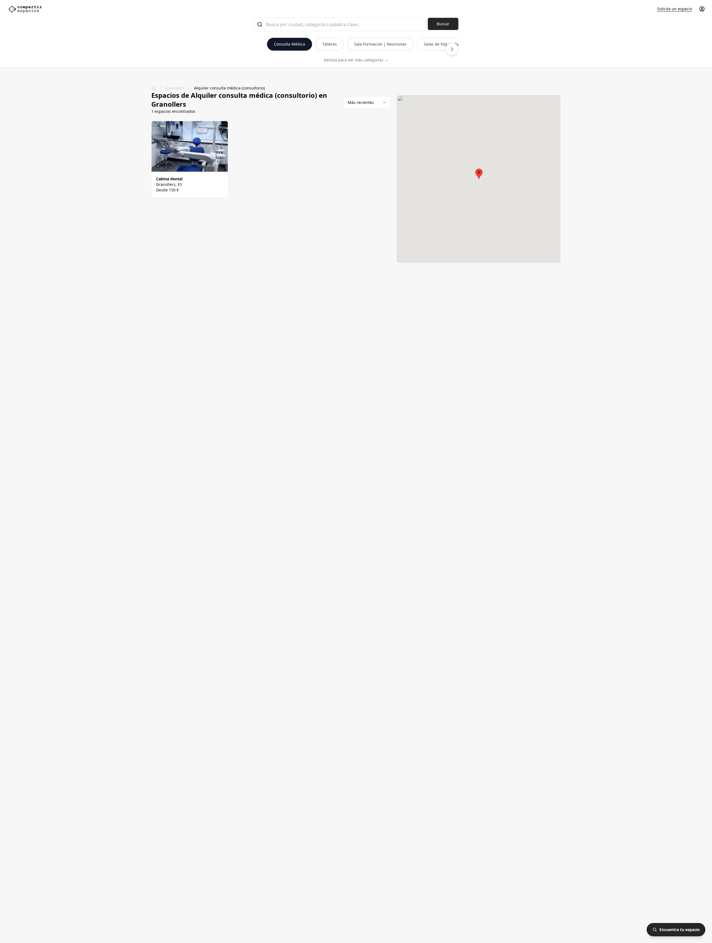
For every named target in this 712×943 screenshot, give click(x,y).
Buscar (443, 23)
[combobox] (340, 24)
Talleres (329, 44)
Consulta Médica (289, 44)
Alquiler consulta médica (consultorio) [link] (229, 88)
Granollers (175, 88)
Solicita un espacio (674, 8)
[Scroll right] (452, 49)
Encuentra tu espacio (679, 929)
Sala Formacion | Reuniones (380, 44)
